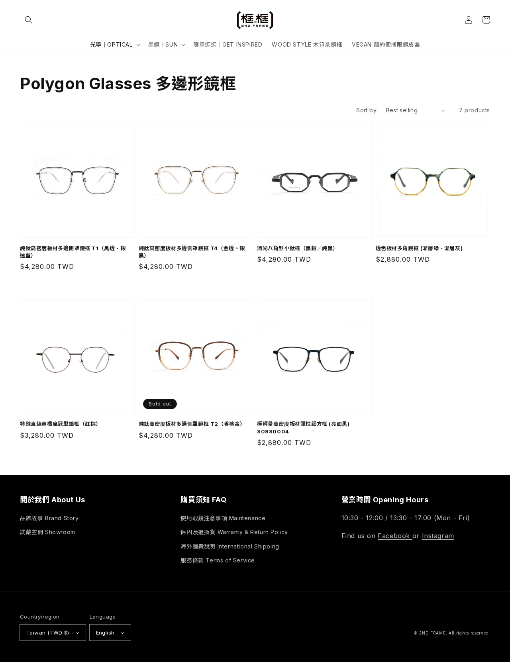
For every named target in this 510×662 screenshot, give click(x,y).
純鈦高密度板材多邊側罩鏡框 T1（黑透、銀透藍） (73, 252)
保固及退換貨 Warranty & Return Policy (234, 532)
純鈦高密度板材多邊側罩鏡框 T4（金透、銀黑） (192, 252)
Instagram (438, 536)
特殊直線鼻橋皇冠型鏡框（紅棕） (60, 424)
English (105, 632)
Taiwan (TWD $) (47, 632)
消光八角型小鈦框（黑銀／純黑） (297, 248)
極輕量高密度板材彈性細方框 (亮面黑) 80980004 (303, 427)
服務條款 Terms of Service (217, 560)
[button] (28, 20)
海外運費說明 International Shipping (229, 546)
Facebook (395, 536)
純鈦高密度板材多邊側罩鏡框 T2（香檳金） (192, 424)
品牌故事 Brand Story (49, 518)
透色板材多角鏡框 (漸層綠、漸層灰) (419, 248)
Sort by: (367, 110)
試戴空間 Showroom (47, 532)
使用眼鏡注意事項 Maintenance (222, 518)
